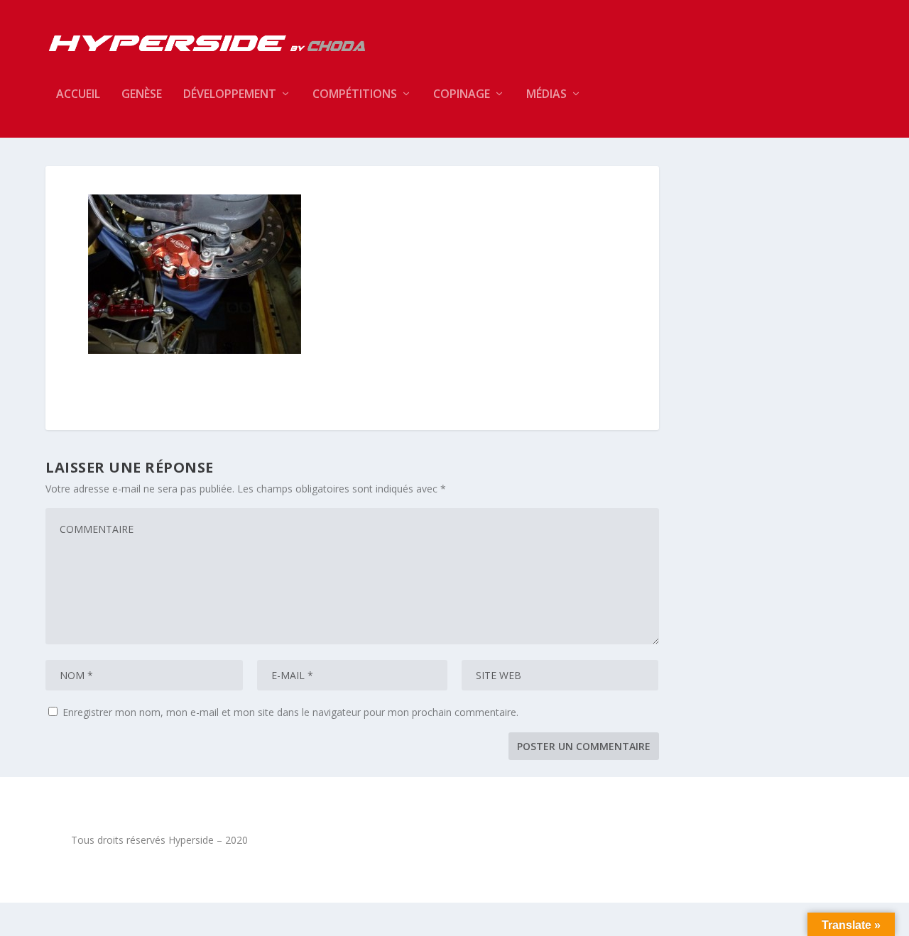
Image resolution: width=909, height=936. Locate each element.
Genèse (141, 94)
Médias (546, 94)
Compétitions (354, 94)
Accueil (78, 94)
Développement (229, 94)
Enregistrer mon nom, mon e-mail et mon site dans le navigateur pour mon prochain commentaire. (290, 712)
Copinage (461, 94)
